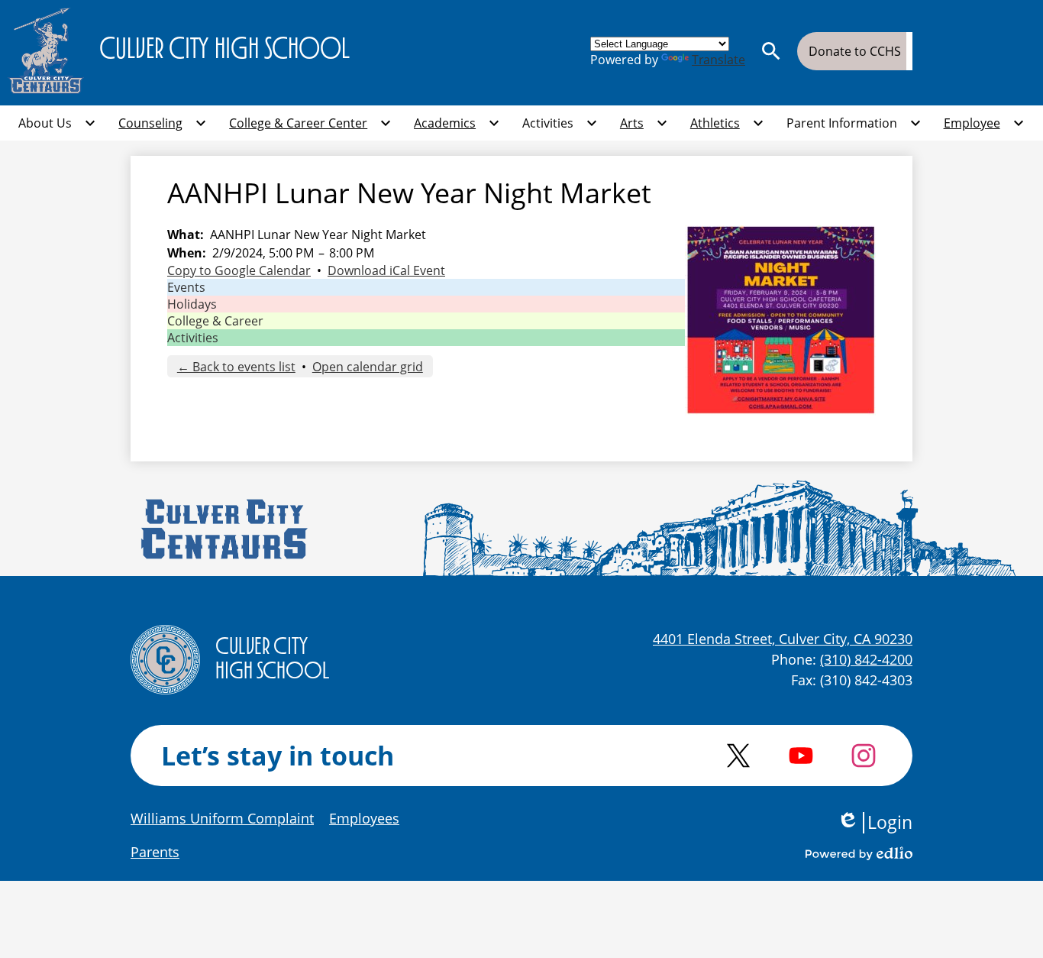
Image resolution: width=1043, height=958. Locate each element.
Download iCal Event (386, 270)
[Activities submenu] (560, 123)
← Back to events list (236, 366)
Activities (192, 337)
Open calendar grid (367, 366)
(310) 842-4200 (866, 659)
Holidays (192, 304)
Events (186, 287)
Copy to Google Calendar (239, 270)
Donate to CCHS (855, 51)
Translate (718, 59)
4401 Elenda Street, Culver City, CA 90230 (782, 638)
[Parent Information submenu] (854, 123)
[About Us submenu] (57, 123)
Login (874, 822)
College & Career (215, 320)
